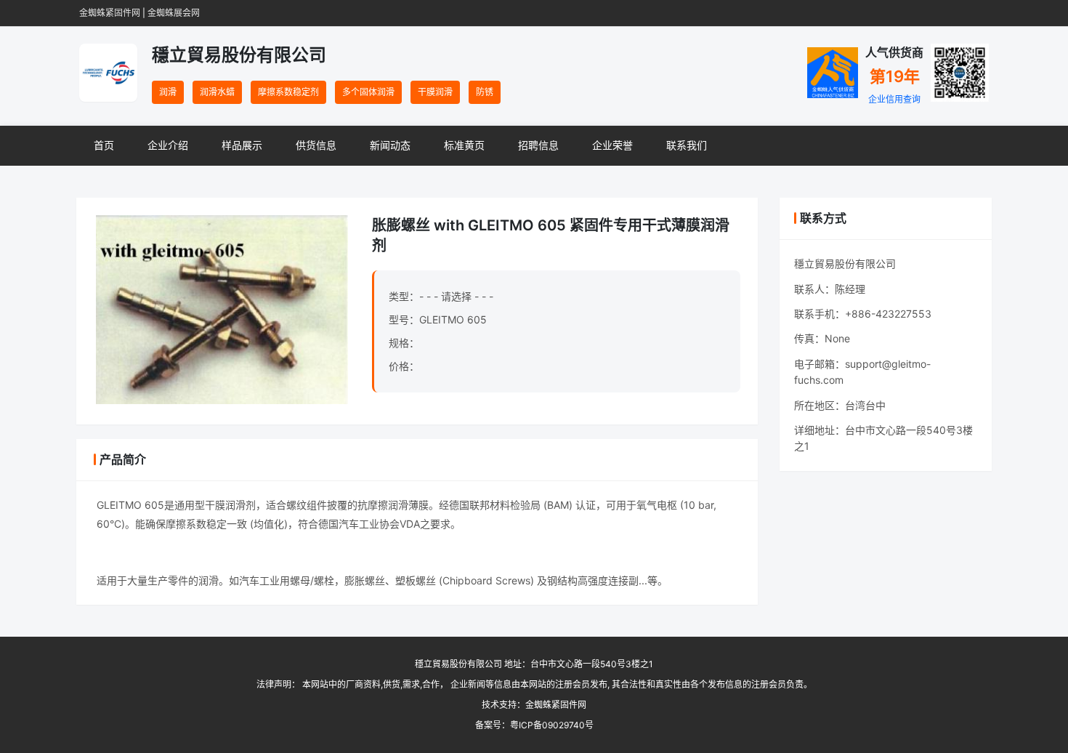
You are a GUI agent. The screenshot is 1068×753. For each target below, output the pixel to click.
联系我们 (686, 145)
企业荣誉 (612, 145)
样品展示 (242, 145)
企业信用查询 (894, 99)
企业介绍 (167, 145)
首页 (104, 145)
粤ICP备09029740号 (552, 725)
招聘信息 (538, 145)
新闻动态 (390, 145)
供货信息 (316, 145)
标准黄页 (464, 145)
